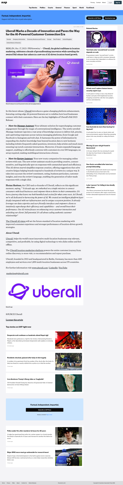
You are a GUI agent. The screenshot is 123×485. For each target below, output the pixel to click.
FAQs (13, 483)
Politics (42, 7)
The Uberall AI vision (16, 221)
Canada (9, 39)
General (58, 7)
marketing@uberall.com (17, 273)
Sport (75, 7)
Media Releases (32, 483)
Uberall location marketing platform (26, 250)
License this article (14, 320)
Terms (3, 483)
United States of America (14, 43)
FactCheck (90, 7)
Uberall (28, 111)
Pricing (93, 2)
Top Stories (33, 7)
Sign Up (118, 2)
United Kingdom (67, 39)
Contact (98, 2)
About (104, 2)
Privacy (8, 483)
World (81, 7)
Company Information (19, 39)
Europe (49, 39)
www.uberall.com (40, 268)
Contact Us (24, 483)
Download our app (110, 18)
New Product (57, 39)
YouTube (63, 268)
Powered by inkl (61, 483)
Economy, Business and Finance (36, 39)
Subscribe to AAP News (94, 18)
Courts (50, 7)
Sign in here (49, 414)
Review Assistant (25, 159)
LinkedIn (53, 268)
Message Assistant (25, 126)
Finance (67, 7)
